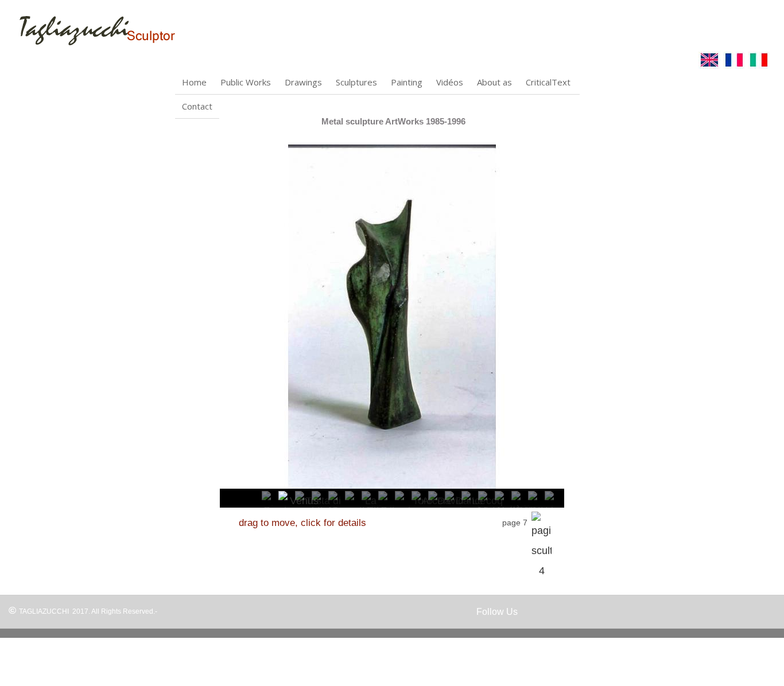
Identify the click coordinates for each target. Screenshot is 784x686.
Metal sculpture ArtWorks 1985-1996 (393, 121)
